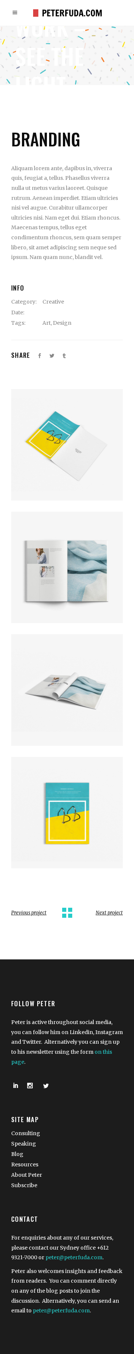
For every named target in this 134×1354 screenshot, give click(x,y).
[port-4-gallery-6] (67, 567)
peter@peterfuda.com (73, 1257)
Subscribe (24, 1185)
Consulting (25, 1133)
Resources (24, 1164)
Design (62, 323)
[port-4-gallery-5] (67, 445)
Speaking (23, 1143)
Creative (53, 301)
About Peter (26, 1175)
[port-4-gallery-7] (67, 690)
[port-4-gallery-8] (67, 812)
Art (46, 323)
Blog (17, 1154)
